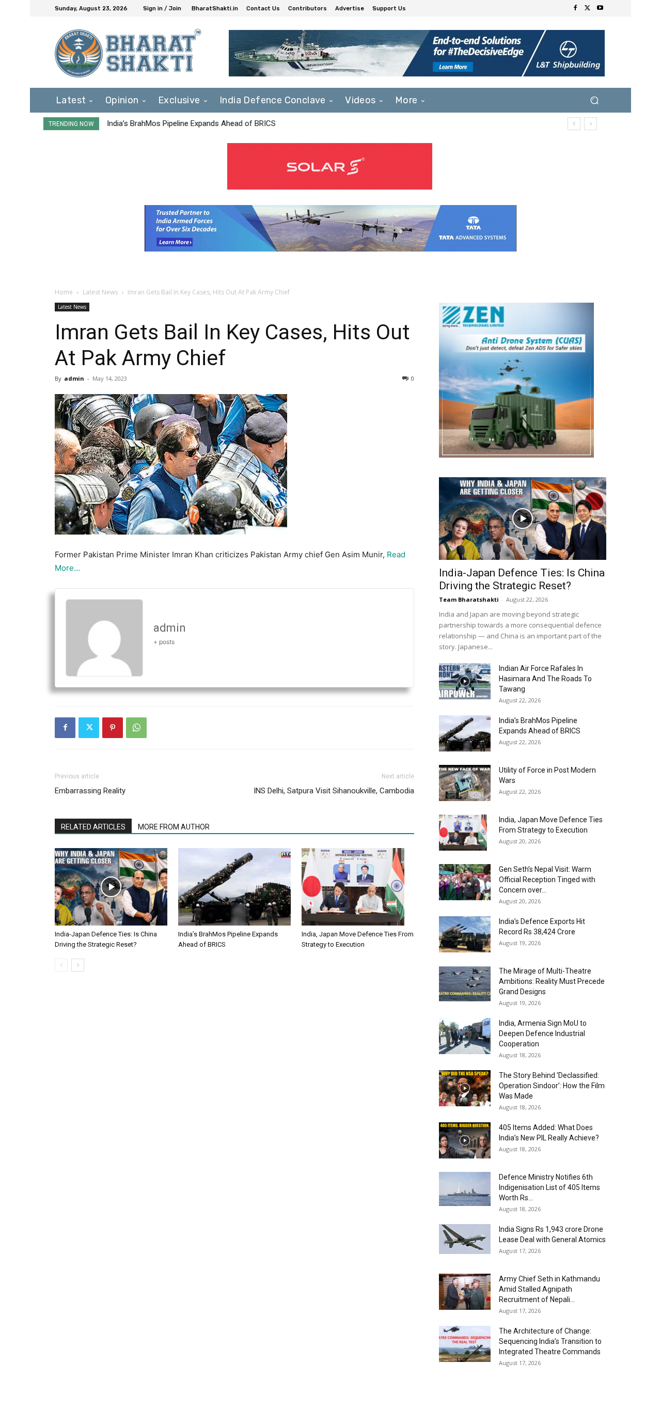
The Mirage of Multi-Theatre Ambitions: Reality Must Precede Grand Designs (552, 981)
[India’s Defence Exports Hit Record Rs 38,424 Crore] (465, 934)
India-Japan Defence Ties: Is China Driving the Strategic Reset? (522, 579)
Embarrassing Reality (90, 790)
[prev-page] (61, 965)
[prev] (574, 123)
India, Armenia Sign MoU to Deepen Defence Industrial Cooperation (543, 1033)
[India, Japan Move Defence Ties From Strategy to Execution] (358, 887)
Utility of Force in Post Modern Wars (168, 123)
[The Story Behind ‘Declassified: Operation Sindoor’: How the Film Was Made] (465, 1088)
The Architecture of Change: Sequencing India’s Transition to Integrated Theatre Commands (550, 1341)
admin (74, 378)
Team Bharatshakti (469, 599)
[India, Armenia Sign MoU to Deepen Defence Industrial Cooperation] (465, 1036)
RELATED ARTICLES (93, 827)
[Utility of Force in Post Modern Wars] (465, 783)
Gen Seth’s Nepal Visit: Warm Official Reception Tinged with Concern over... (547, 879)
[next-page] (77, 965)
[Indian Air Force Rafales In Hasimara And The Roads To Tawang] (465, 681)
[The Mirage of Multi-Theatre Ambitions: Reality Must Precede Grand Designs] (465, 984)
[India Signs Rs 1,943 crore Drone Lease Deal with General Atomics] (465, 1239)
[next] (590, 123)
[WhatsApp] (136, 727)
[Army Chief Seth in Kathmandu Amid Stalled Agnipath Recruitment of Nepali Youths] (465, 1292)
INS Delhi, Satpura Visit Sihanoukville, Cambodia (334, 790)
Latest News (100, 292)
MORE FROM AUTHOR (174, 827)
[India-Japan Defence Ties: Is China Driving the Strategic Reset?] (111, 887)
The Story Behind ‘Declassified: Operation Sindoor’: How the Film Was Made (552, 1085)
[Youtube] (600, 8)
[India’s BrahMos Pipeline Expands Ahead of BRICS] (234, 887)
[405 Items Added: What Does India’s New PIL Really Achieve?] (465, 1140)
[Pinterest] (112, 727)
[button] (594, 100)
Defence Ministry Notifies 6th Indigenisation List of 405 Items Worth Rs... (549, 1187)
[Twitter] (587, 8)
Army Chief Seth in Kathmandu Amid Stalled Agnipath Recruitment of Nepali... (549, 1289)
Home (64, 292)
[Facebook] (575, 8)
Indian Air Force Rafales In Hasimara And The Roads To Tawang (545, 678)
